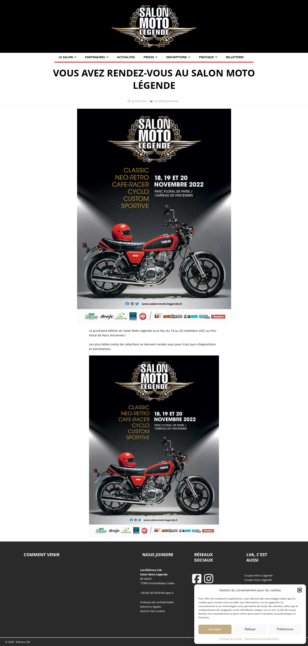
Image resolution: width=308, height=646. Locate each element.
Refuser (250, 629)
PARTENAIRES (95, 57)
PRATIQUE (206, 57)
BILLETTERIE (235, 57)
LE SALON (66, 57)
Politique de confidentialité (157, 602)
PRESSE (149, 57)
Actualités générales (166, 101)
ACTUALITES (126, 57)
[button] (300, 590)
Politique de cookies (230, 638)
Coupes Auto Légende (258, 580)
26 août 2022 (139, 101)
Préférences (285, 629)
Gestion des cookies (152, 611)
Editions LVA (23, 642)
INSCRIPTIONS (176, 57)
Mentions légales (150, 607)
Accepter (215, 629)
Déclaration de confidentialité (262, 638)
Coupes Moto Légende (258, 575)
